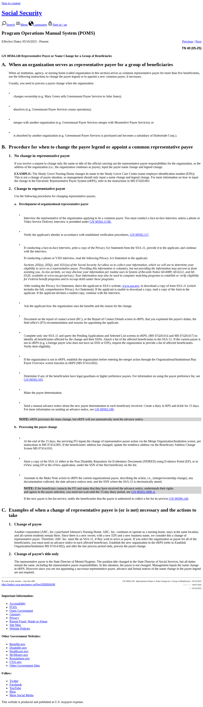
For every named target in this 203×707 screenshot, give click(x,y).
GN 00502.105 (33, 379)
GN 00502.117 (139, 234)
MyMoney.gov (19, 655)
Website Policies (20, 628)
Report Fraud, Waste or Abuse (28, 621)
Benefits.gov (17, 644)
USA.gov (16, 662)
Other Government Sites (25, 665)
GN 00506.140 (178, 498)
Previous (187, 41)
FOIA (13, 607)
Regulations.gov (20, 658)
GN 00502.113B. (100, 221)
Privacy (14, 617)
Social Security (22, 12)
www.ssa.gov (130, 285)
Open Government (21, 610)
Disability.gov (18, 647)
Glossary (15, 614)
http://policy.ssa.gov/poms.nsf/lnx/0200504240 (28, 584)
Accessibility (18, 603)
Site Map (15, 625)
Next (198, 41)
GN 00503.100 (104, 409)
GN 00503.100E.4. (143, 492)
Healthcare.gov (19, 651)
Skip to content (11, 3)
